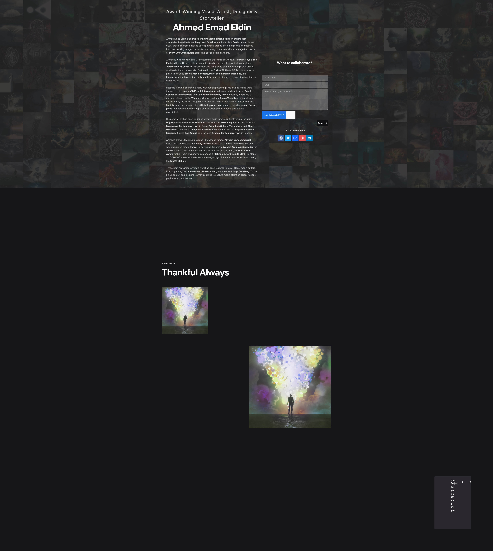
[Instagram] (302, 138)
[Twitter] (288, 138)
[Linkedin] (309, 138)
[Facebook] (281, 138)
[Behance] (295, 138)
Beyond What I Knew (452, 498)
